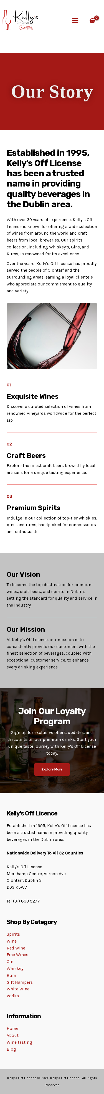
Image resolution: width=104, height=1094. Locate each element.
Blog (11, 1049)
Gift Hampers (20, 982)
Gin (10, 961)
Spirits (13, 934)
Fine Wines (17, 954)
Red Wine (16, 948)
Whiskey (15, 968)
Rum (11, 975)
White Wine (18, 989)
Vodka (13, 995)
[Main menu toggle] (75, 20)
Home (12, 1028)
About (13, 1035)
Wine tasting (19, 1042)
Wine (12, 941)
